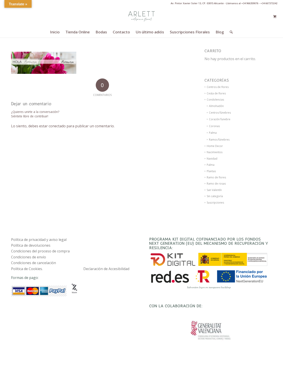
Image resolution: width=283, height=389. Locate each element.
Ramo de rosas (216, 183)
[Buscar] (230, 32)
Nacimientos (214, 152)
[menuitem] (55, 32)
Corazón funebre (219, 119)
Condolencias (215, 99)
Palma (213, 133)
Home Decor (215, 146)
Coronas (214, 126)
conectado (57, 126)
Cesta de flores (216, 93)
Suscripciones (215, 202)
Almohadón (216, 106)
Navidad (212, 158)
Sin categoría (215, 196)
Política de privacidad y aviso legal (39, 239)
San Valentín (214, 190)
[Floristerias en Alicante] (141, 17)
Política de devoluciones (30, 245)
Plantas (211, 171)
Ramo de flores (216, 177)
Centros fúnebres (220, 112)
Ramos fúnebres (219, 139)
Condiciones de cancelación (33, 262)
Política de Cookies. (27, 268)
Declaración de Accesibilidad (106, 268)
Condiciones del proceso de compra (40, 251)
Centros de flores (218, 87)
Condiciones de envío (28, 257)
